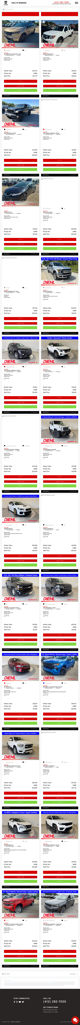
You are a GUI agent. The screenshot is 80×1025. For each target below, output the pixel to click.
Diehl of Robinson (7, 95)
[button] (38, 33)
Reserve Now (20, 90)
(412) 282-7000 (61, 2)
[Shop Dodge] (6, 2)
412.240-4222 (35, 96)
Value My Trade (20, 86)
